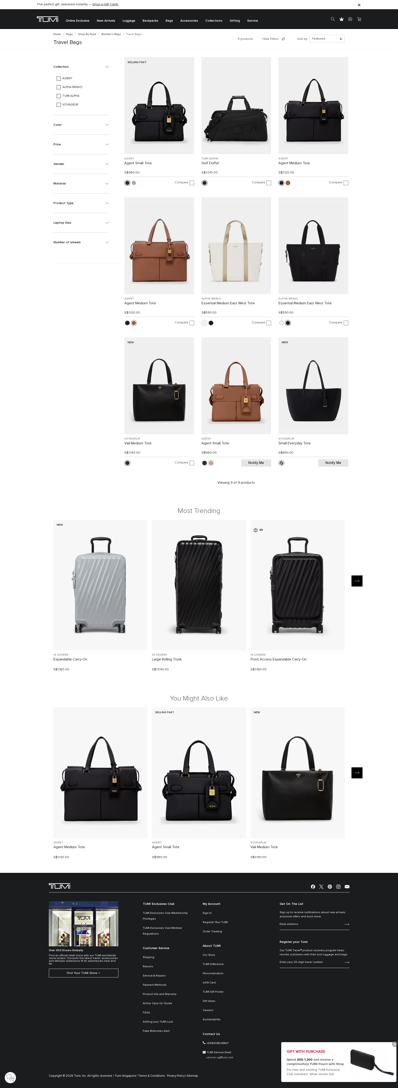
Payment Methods (155, 985)
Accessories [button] (189, 20)
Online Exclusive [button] (77, 20)
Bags (69, 34)
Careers (208, 1010)
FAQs (146, 1012)
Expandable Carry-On (70, 659)
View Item (100, 639)
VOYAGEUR (132, 438)
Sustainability (211, 1019)
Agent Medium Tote (294, 163)
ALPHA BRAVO (211, 298)
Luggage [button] (129, 20)
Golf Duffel (210, 163)
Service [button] (252, 20)
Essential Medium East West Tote (228, 303)
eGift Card (209, 982)
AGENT (129, 158)
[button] (81, 66)
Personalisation (213, 973)
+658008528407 (217, 1043)
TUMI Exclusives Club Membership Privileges (165, 916)
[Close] (359, 4)
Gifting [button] (235, 20)
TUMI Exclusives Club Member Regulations (162, 931)
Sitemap (192, 1075)
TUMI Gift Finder (213, 992)
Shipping (148, 957)
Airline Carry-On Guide (157, 1003)
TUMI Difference (213, 964)
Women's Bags (111, 34)
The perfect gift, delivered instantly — (77, 4)
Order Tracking (212, 931)
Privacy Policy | (176, 1075)
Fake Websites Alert (156, 1031)
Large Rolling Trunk (167, 659)
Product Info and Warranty (159, 994)
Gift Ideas (209, 1001)
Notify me (256, 463)
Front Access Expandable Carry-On (279, 659)
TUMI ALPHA (210, 158)
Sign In (207, 913)
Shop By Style (87, 34)
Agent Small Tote (138, 163)
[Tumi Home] (47, 19)
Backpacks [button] (150, 20)
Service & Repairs (154, 975)
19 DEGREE (61, 655)
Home (57, 34)
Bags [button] (169, 20)
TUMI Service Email (219, 1052)
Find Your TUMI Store (82, 973)
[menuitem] (77, 19)
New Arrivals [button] (106, 20)
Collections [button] (213, 20)
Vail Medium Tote (138, 443)
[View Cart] (359, 19)
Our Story (209, 955)
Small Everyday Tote (294, 443)
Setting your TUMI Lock (158, 1022)
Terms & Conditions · (152, 1075)
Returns (148, 966)
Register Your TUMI (215, 922)
